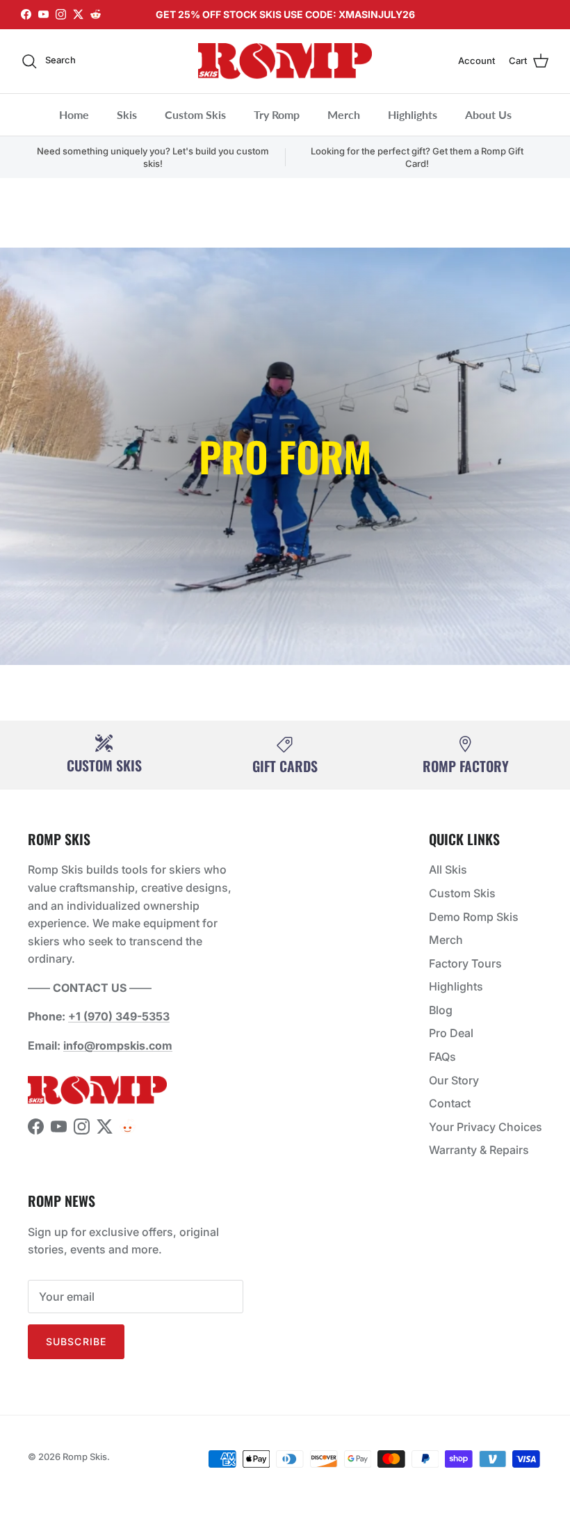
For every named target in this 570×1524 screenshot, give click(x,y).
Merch (343, 114)
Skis (127, 114)
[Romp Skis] (285, 61)
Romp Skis (85, 1456)
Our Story (454, 1080)
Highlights (412, 114)
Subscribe (76, 1341)
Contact (450, 1103)
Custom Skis (195, 114)
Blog (441, 1010)
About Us (488, 114)
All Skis (448, 869)
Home (74, 114)
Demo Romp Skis (474, 917)
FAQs (442, 1057)
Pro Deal (451, 1033)
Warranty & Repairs (479, 1150)
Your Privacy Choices (485, 1127)
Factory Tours (465, 963)
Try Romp (277, 114)
